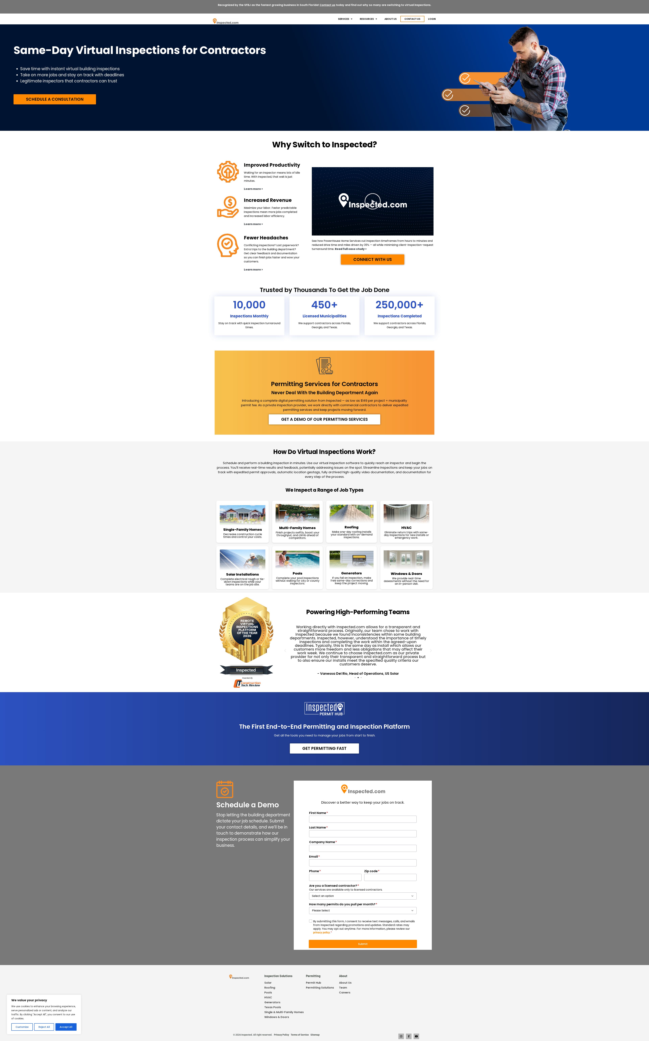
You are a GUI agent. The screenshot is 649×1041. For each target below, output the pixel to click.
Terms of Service (300, 1034)
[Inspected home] (226, 21)
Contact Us (412, 19)
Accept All (66, 1027)
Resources (367, 19)
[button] (372, 201)
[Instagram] (401, 1036)
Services (343, 19)
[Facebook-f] (409, 1036)
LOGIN (432, 19)
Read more (400, 5)
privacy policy (321, 932)
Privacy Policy (281, 1034)
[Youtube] (416, 1036)
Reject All (44, 1027)
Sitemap (315, 1034)
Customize (22, 1027)
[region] (44, 1014)
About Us (390, 19)
